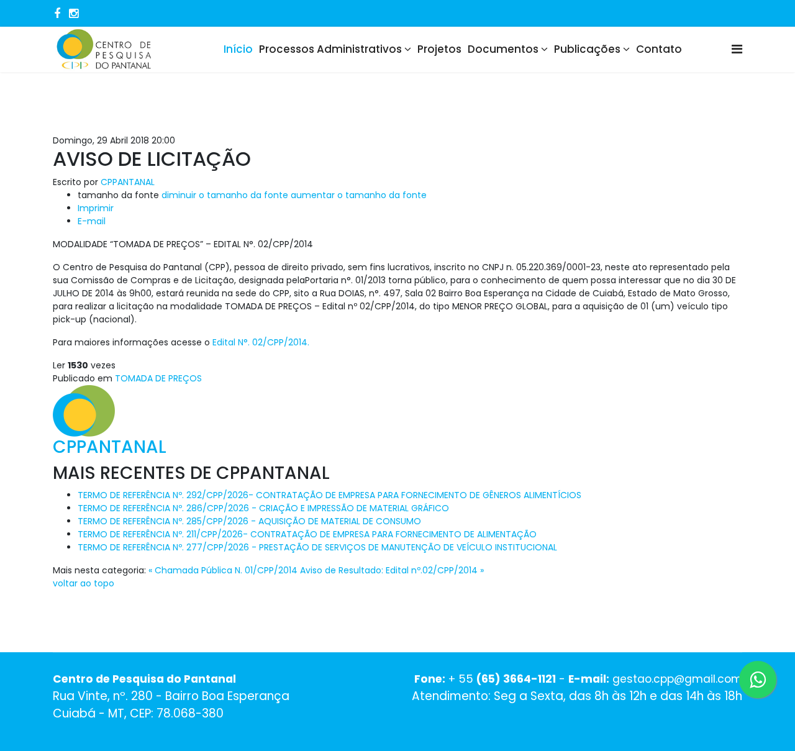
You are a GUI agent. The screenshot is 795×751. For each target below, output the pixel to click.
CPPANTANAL (128, 182)
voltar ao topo (83, 583)
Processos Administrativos (330, 49)
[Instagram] (73, 13)
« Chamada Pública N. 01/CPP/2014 (223, 570)
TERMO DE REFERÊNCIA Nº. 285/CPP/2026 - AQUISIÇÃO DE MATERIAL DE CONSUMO (249, 521)
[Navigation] (737, 49)
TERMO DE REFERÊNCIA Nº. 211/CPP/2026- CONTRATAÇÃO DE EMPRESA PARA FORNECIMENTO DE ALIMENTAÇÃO (307, 534)
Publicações (587, 49)
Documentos (503, 49)
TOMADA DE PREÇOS (158, 378)
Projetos (439, 49)
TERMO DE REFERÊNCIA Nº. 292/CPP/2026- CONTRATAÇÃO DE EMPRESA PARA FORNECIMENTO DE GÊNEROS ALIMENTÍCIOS (329, 495)
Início (238, 49)
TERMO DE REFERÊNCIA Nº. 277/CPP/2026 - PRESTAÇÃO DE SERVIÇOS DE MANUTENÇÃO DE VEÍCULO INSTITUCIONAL (317, 547)
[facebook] (57, 13)
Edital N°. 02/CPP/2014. (260, 342)
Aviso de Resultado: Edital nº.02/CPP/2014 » (392, 570)
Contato (659, 49)
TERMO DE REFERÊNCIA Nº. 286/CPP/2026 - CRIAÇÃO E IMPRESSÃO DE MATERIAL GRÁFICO (263, 508)
